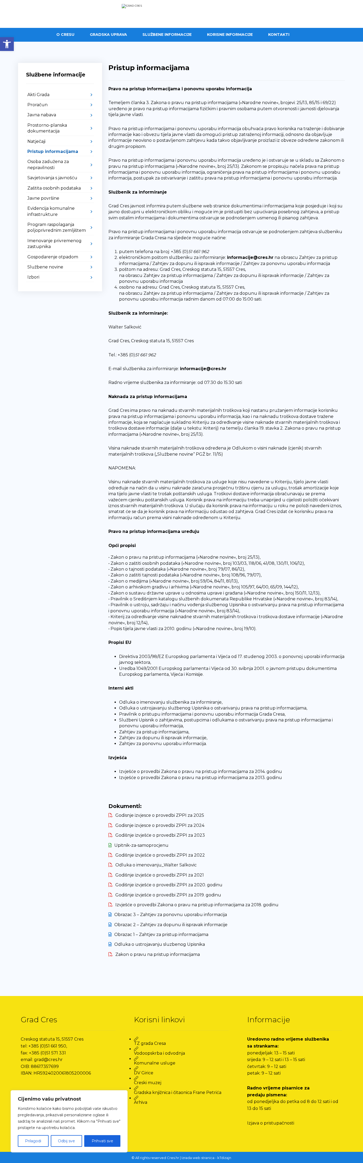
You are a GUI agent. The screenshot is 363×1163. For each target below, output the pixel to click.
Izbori (33, 277)
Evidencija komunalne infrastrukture (51, 211)
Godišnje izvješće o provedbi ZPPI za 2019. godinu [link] (168, 894)
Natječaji (36, 141)
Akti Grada (38, 94)
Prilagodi (33, 1141)
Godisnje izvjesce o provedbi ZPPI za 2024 (159, 825)
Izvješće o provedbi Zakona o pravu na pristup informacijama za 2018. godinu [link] (196, 904)
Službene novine (45, 267)
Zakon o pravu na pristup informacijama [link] (157, 954)
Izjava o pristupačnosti (270, 1123)
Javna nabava (41, 114)
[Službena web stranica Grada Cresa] (181, 14)
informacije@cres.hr (250, 257)
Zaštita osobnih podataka (54, 188)
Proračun (37, 104)
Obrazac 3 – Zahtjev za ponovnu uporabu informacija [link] (170, 914)
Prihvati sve (102, 1141)
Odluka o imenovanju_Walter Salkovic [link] (156, 864)
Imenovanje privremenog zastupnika (54, 243)
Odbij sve (66, 1141)
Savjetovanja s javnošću (52, 177)
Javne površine (43, 198)
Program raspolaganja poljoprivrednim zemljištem (56, 227)
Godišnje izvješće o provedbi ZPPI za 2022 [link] (160, 855)
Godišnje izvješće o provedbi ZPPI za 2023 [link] (160, 835)
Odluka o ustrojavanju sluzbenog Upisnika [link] (159, 944)
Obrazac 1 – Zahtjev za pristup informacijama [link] (161, 934)
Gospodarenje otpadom (52, 256)
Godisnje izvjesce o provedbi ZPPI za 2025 (159, 815)
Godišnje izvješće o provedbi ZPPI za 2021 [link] (159, 875)
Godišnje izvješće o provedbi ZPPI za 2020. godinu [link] (168, 884)
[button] (7, 44)
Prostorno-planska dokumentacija (47, 128)
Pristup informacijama (52, 151)
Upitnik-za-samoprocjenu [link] (141, 845)
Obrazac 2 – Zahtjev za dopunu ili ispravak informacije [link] (170, 924)
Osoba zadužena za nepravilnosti (48, 164)
